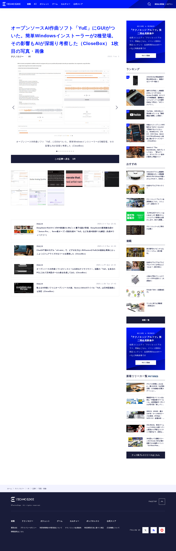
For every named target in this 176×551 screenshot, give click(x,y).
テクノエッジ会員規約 (73, 528)
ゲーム (55, 4)
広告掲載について (113, 528)
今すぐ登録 (146, 55)
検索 (149, 4)
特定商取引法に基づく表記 (94, 528)
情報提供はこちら (17, 531)
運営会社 (14, 528)
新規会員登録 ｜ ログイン (164, 4)
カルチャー (65, 4)
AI (35, 4)
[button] (13, 107)
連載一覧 (145, 320)
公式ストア (78, 4)
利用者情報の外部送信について (51, 528)
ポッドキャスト (93, 521)
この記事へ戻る (65, 159)
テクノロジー (27, 521)
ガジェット (44, 4)
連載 (29, 4)
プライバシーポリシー (28, 528)
